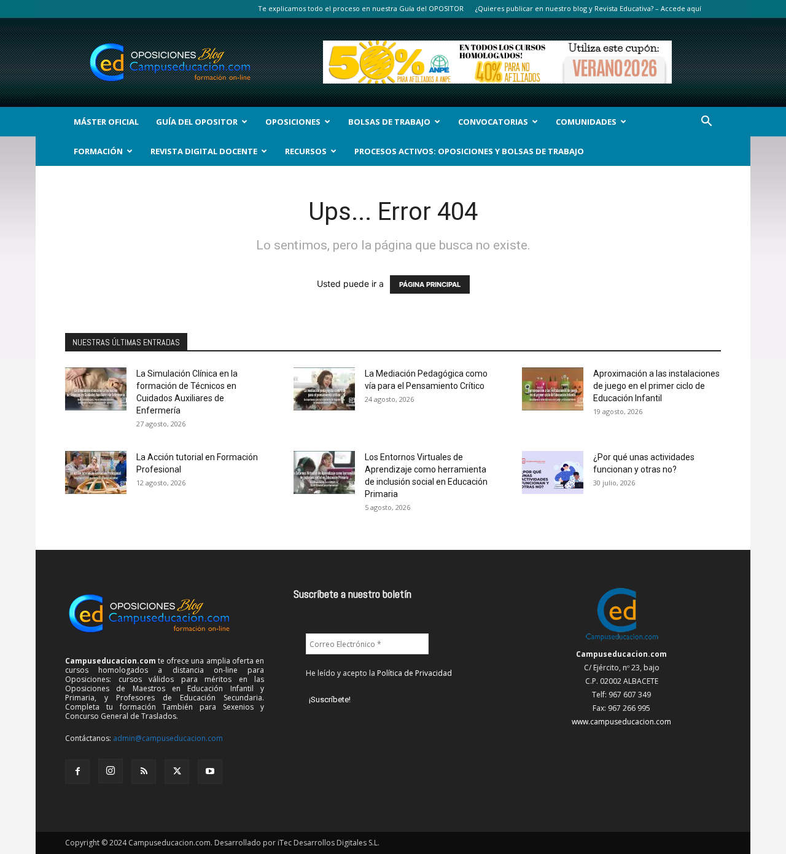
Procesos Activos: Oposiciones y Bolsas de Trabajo (469, 151)
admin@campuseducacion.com (168, 738)
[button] (706, 122)
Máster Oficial (106, 121)
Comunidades (586, 121)
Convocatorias (493, 121)
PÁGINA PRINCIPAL (430, 284)
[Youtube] (210, 771)
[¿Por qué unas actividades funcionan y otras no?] (552, 472)
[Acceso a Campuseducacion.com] (621, 640)
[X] (177, 771)
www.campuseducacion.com (621, 721)
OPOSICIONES (293, 121)
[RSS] (143, 771)
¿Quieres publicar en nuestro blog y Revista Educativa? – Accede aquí (588, 8)
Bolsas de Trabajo (389, 121)
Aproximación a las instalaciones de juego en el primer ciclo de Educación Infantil (656, 386)
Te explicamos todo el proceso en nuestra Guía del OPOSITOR (361, 8)
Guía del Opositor (197, 121)
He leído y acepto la (379, 673)
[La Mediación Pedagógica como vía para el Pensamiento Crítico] (324, 388)
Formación (98, 151)
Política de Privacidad (414, 673)
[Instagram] (110, 771)
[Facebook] (77, 771)
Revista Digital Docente (203, 151)
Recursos (306, 151)
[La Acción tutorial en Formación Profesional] (95, 472)
